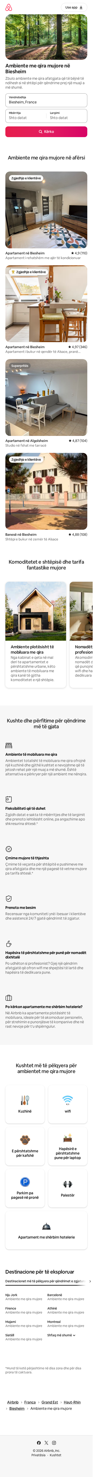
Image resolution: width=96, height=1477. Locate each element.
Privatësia (38, 1455)
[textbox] (26, 118)
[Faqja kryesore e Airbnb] (8, 7)
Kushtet (55, 1455)
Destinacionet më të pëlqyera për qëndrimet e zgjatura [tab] (45, 1281)
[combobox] (46, 102)
